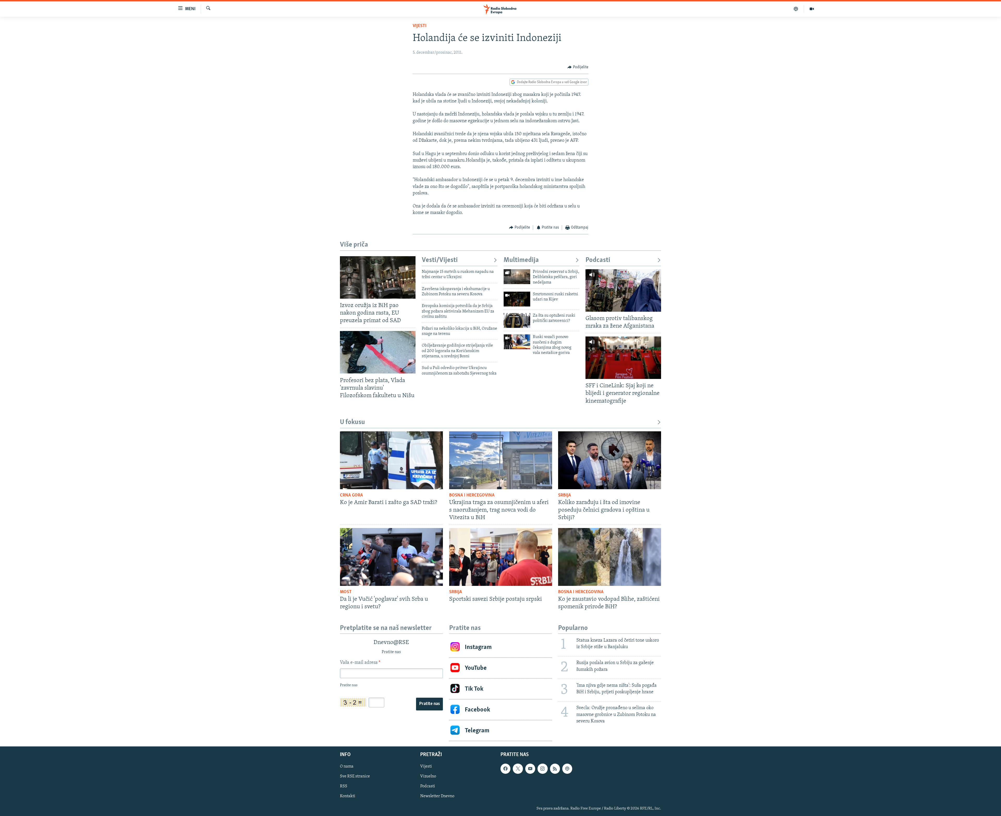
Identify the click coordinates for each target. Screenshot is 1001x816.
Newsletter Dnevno (437, 796)
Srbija (564, 495)
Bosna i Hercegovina (472, 495)
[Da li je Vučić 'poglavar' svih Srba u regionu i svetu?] (391, 557)
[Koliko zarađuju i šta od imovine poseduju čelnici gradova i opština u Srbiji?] (609, 460)
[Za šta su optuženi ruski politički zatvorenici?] (517, 320)
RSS (343, 786)
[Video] (812, 9)
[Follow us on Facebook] (505, 769)
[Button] (577, 67)
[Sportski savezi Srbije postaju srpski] (500, 557)
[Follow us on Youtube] (530, 769)
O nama (346, 767)
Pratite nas (429, 704)
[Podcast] (796, 9)
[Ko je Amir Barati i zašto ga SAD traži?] (391, 460)
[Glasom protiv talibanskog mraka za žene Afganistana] (623, 290)
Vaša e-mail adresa (360, 662)
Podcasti (597, 260)
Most (346, 592)
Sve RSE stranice (355, 777)
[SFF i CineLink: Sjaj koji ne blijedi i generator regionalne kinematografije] (623, 357)
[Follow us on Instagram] (542, 769)
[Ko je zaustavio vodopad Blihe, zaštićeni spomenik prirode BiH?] (609, 557)
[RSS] (555, 769)
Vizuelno (428, 777)
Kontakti (347, 796)
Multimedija (521, 260)
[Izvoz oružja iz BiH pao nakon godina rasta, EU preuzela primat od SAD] (378, 277)
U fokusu (352, 422)
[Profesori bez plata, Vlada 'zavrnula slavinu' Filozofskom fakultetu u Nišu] (378, 352)
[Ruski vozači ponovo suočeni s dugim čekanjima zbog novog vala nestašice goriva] (517, 341)
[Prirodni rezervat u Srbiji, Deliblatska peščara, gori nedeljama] (517, 276)
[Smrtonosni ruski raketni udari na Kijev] (517, 299)
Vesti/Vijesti (440, 260)
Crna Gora (351, 495)
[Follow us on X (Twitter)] (518, 769)
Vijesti (419, 26)
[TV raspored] (567, 769)
